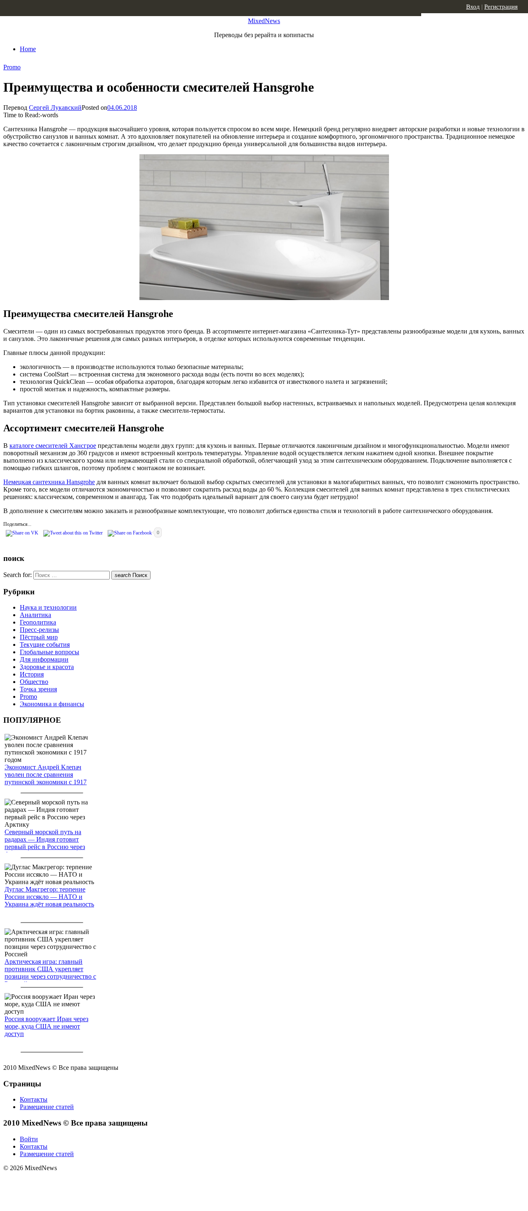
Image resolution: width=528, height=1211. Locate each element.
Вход (473, 6)
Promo (12, 67)
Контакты (33, 1099)
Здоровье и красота (47, 666)
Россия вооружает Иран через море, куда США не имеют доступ (46, 1026)
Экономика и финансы (52, 703)
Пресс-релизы (39, 629)
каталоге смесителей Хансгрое (52, 445)
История (32, 674)
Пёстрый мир (39, 637)
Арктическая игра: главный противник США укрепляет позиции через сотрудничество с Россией (50, 972)
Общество (34, 681)
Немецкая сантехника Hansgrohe (49, 481)
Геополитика (38, 622)
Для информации (44, 659)
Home (28, 48)
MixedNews (264, 20)
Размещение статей (47, 1106)
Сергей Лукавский (55, 107)
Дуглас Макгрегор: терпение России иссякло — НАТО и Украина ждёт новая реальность (49, 897)
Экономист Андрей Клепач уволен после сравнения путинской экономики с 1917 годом (46, 778)
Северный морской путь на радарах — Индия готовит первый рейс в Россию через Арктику (45, 843)
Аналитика (35, 614)
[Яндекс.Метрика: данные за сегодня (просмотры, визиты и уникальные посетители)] (68, 1182)
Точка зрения (38, 689)
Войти (29, 1138)
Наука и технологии (48, 607)
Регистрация (501, 6)
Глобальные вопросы (49, 651)
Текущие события (45, 644)
